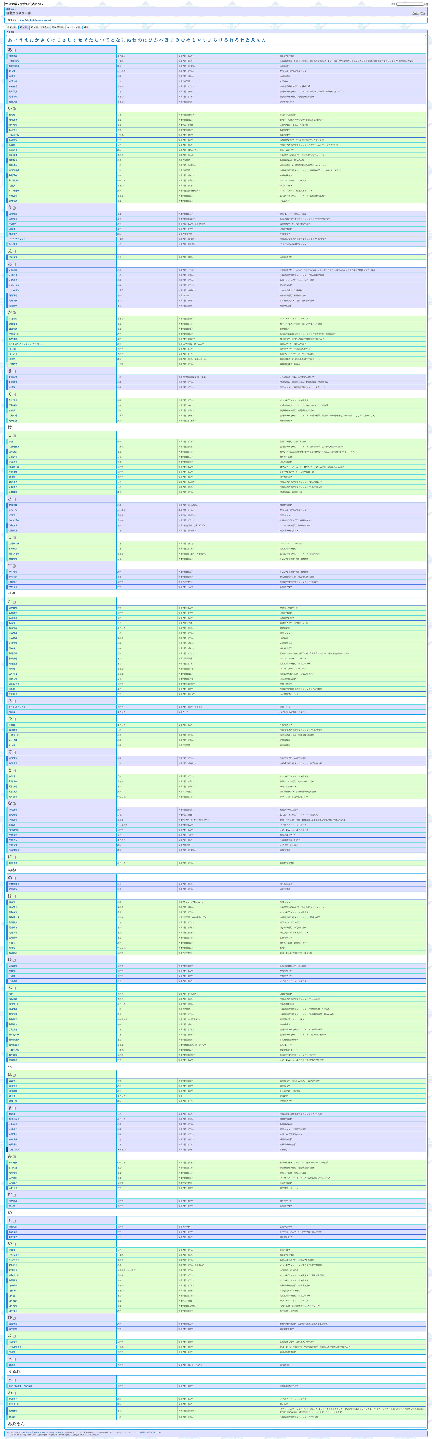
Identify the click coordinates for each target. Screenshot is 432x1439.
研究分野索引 (58, 27)
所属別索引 (12, 27)
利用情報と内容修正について (150, 1432)
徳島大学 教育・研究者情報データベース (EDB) (41, 1432)
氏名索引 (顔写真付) (40, 27)
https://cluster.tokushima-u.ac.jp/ (35, 20)
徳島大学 (10, 9)
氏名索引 (24, 27)
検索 (86, 27)
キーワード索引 (74, 27)
